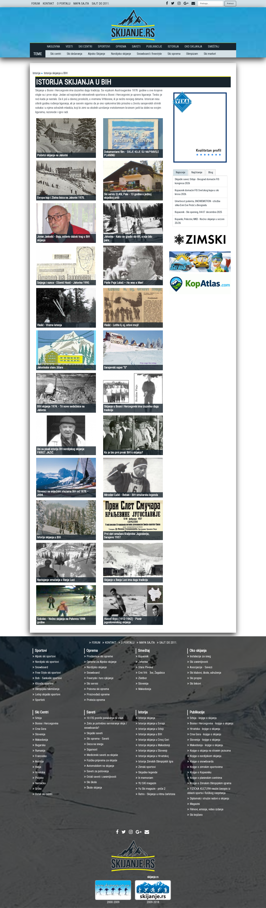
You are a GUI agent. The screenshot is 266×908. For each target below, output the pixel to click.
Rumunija (40, 750)
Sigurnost (92, 749)
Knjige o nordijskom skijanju (205, 756)
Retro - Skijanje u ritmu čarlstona (156, 794)
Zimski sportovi (147, 767)
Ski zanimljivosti (199, 662)
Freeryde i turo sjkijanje (100, 678)
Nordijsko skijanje (121, 53)
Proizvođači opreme (98, 694)
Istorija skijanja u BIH (150, 734)
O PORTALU (63, 3)
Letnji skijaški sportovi (47, 694)
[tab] (180, 172)
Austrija (39, 761)
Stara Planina (145, 667)
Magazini (195, 804)
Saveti (136, 46)
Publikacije (154, 46)
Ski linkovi (195, 683)
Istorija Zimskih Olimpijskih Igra (155, 761)
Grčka (38, 788)
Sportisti (40, 700)
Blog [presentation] (210, 172)
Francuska (41, 756)
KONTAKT (48, 3)
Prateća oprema (96, 700)
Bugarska (40, 745)
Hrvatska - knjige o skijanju (205, 729)
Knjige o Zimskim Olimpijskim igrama (210, 783)
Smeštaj (213, 46)
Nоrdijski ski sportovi (47, 662)
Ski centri (55, 53)
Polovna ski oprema (98, 689)
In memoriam (145, 778)
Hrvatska (40, 772)
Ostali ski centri (43, 794)
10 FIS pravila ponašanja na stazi (105, 718)
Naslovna (53, 46)
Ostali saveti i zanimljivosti (101, 776)
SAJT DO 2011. (100, 3)
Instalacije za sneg (200, 656)
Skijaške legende (147, 772)
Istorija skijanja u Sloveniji (152, 750)
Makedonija (144, 689)
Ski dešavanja (74, 53)
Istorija (173, 46)
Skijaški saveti (95, 733)
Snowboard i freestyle (149, 53)
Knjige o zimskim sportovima (206, 767)
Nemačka (40, 783)
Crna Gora (40, 729)
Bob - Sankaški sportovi (48, 678)
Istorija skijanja (146, 718)
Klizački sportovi (44, 683)
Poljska (39, 778)
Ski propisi (196, 678)
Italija (38, 767)
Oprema (121, 46)
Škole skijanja (94, 787)
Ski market (210, 53)
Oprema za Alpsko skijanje (102, 662)
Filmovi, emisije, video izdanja (206, 809)
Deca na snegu (95, 744)
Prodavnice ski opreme (100, 656)
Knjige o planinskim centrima (206, 778)
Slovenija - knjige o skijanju (205, 739)
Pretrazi (230, 3)
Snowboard (41, 667)
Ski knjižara (196, 814)
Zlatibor (142, 678)
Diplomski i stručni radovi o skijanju (209, 798)
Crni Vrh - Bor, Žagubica (151, 672)
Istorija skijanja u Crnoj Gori (153, 739)
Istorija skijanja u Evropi (151, 723)
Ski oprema (174, 53)
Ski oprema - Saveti (98, 738)
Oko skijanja (193, 46)
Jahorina (143, 662)
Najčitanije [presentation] (196, 172)
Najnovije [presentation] (180, 172)
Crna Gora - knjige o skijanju (205, 734)
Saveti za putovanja (98, 771)
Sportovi (104, 46)
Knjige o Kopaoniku (200, 772)
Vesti (69, 46)
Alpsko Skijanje (96, 53)
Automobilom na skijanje (100, 766)
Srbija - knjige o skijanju (203, 718)
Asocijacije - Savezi (201, 667)
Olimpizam (192, 53)
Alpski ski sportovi (45, 656)
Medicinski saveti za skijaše (102, 755)
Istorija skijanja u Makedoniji (154, 745)
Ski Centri (85, 46)
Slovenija (143, 683)
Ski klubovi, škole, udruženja (205, 672)
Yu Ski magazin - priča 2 (151, 788)
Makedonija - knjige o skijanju (206, 745)
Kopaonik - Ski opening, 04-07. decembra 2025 (198, 212)
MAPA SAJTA (81, 3)
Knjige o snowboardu (202, 761)
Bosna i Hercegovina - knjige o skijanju (211, 723)
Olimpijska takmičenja (47, 689)
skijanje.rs (153, 877)
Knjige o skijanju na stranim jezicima (210, 750)
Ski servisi (92, 683)
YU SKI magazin (147, 783)
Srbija (38, 718)
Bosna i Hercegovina (46, 723)
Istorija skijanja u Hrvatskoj (153, 756)
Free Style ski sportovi (48, 672)
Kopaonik (143, 656)
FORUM (35, 3)
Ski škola (92, 782)
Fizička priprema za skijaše (102, 760)
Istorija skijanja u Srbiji (151, 729)
